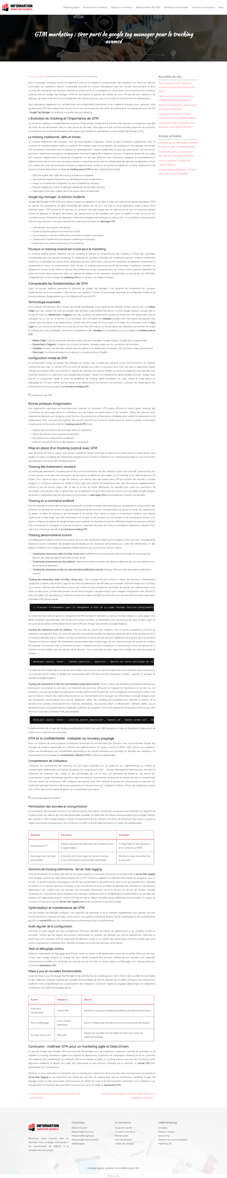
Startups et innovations (203, 7)
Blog (221, 7)
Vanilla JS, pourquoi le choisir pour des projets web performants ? (55, 1095)
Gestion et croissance (121, 7)
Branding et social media (176, 7)
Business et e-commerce (95, 7)
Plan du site (113, 1176)
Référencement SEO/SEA (148, 7)
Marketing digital (71, 7)
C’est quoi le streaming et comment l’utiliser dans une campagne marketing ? (127, 1095)
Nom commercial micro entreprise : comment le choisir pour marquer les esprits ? (176, 87)
